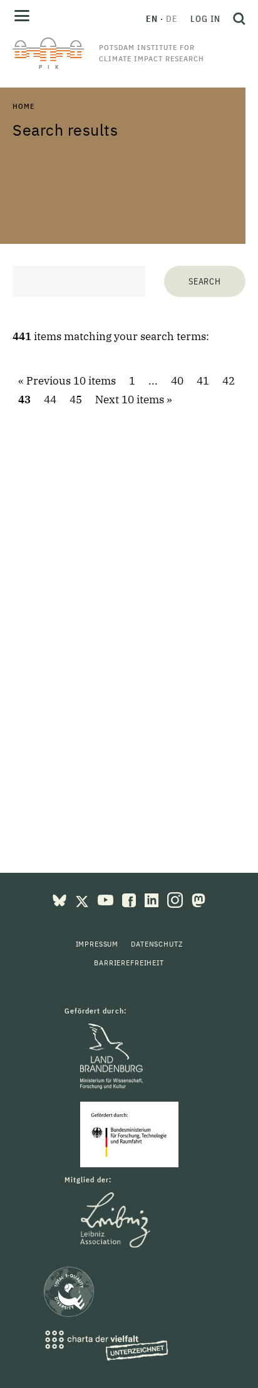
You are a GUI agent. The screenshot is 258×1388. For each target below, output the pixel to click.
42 (228, 381)
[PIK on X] (83, 899)
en (152, 18)
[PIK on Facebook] (130, 899)
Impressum (97, 943)
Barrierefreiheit (128, 962)
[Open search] (236, 19)
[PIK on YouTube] (107, 899)
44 (50, 399)
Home (23, 106)
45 (76, 399)
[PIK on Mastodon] (198, 899)
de (172, 18)
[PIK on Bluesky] (61, 899)
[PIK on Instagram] (176, 899)
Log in (205, 18)
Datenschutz (156, 943)
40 (177, 381)
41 (203, 381)
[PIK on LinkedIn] (153, 899)
